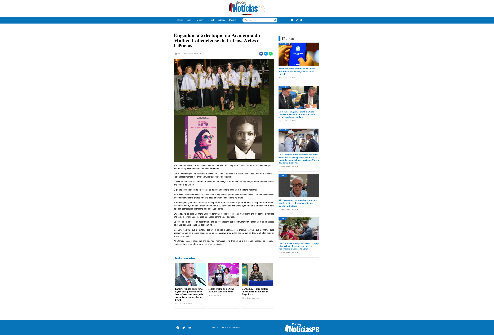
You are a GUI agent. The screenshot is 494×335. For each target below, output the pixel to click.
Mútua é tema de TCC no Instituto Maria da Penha (221, 290)
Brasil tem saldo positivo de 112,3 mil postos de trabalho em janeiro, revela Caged (297, 71)
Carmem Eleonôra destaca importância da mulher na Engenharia (255, 291)
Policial (210, 20)
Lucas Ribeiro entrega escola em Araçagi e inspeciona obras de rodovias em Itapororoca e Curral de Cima (299, 246)
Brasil (189, 20)
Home (180, 20)
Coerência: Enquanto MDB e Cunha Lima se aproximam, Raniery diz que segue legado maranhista (297, 114)
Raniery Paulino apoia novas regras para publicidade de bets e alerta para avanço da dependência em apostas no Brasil (189, 294)
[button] (261, 54)
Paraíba (199, 20)
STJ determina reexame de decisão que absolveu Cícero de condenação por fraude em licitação (298, 202)
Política (232, 20)
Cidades (221, 20)
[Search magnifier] (275, 20)
